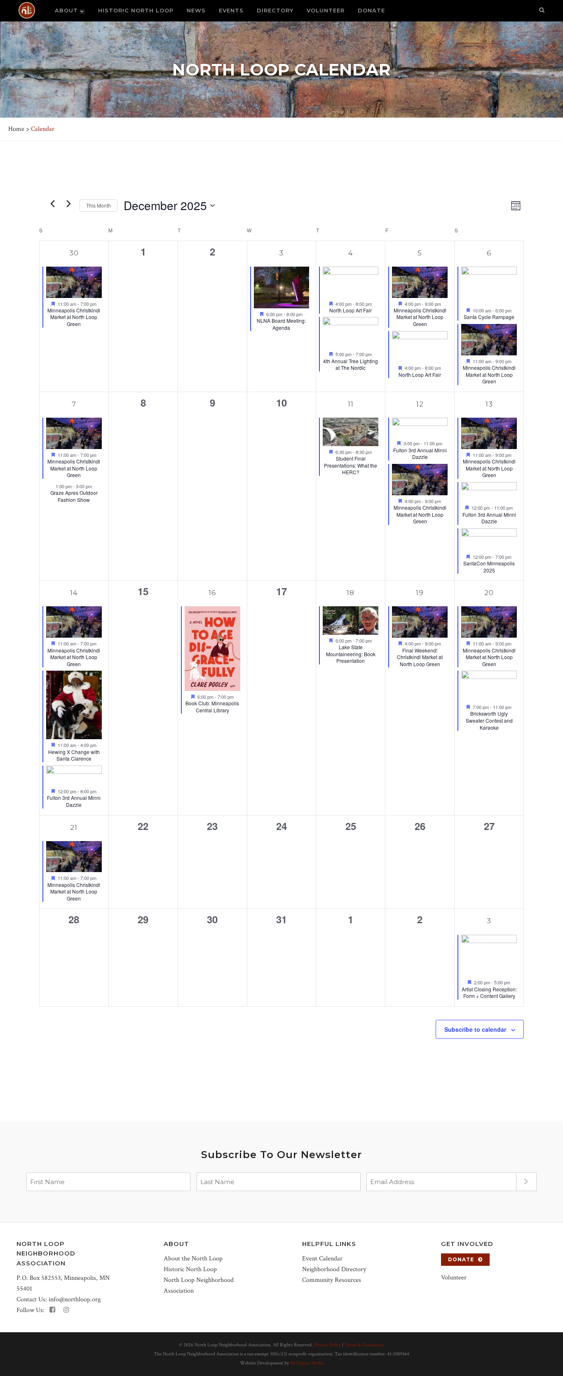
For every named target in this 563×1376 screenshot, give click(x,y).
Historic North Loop (190, 1269)
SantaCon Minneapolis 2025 (489, 567)
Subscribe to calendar (475, 1029)
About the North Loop (193, 1258)
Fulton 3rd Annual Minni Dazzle (420, 454)
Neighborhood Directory (334, 1269)
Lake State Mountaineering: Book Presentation (350, 653)
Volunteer (454, 1277)
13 (489, 404)
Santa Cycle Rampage (489, 316)
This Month (98, 205)
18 (350, 593)
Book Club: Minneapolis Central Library (212, 707)
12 (420, 404)
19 (420, 593)
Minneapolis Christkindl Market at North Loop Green (73, 317)
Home (16, 129)
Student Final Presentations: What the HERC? (350, 465)
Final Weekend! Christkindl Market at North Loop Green (420, 657)
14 (74, 593)
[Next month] (68, 203)
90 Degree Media (307, 1363)
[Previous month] (52, 203)
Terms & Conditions (364, 1345)
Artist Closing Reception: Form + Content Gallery (489, 993)
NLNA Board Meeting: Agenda (281, 324)
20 (489, 593)
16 (212, 593)
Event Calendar (322, 1258)
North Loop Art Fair (350, 310)
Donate (461, 1259)
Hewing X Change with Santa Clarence (74, 755)
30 (74, 253)
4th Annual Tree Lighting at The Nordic (350, 364)
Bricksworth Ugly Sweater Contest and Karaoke (489, 720)
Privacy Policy (327, 1345)
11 (351, 404)
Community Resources (331, 1280)
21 (73, 827)
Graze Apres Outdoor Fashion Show (74, 496)
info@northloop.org (75, 1299)
